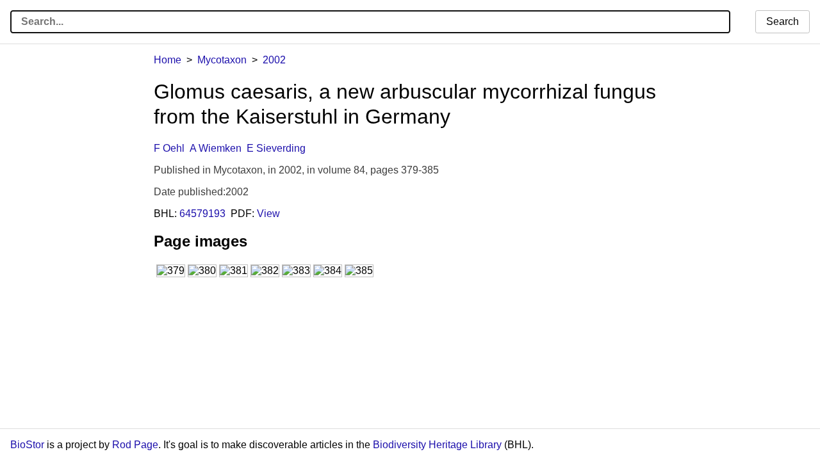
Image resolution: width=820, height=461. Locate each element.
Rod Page (135, 444)
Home (167, 59)
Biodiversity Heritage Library (437, 444)
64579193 (202, 213)
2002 (274, 59)
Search (782, 21)
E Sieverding (276, 148)
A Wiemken (216, 148)
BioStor (27, 444)
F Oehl (169, 148)
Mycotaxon (222, 59)
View (268, 213)
